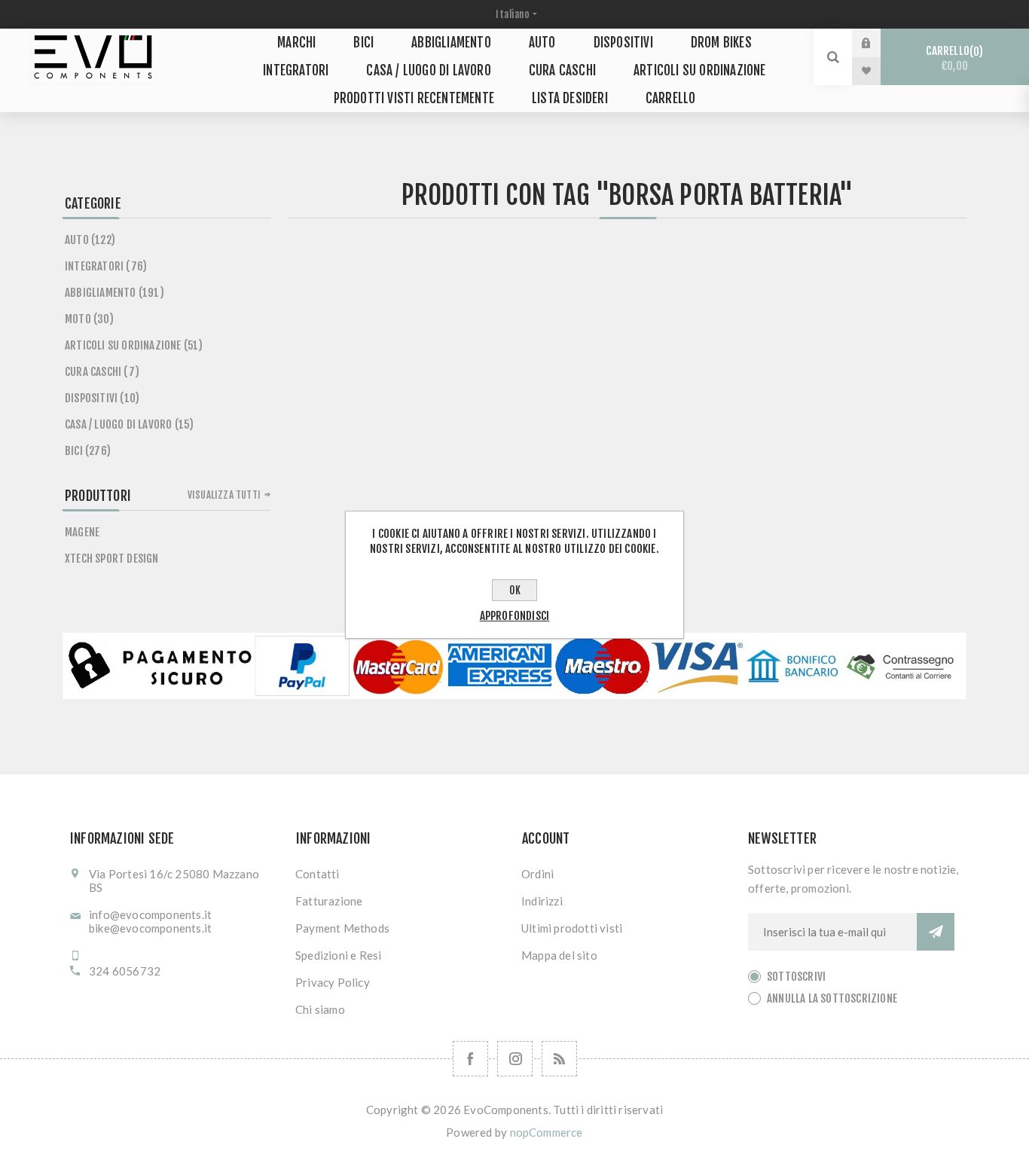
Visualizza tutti (224, 495)
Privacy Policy (332, 982)
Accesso (878, 42)
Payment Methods (342, 928)
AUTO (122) (90, 240)
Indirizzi (542, 901)
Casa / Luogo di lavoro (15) (129, 424)
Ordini (537, 874)
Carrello (952, 58)
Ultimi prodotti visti (571, 928)
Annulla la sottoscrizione (832, 998)
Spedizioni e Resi (338, 955)
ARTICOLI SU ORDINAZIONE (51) (134, 345)
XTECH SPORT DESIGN (112, 558)
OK (515, 590)
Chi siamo (320, 1009)
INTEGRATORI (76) (106, 266)
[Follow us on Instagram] (515, 1058)
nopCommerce (546, 1132)
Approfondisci (515, 616)
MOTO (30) (89, 319)
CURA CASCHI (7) (102, 372)
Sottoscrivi (796, 976)
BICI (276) (88, 451)
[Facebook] (470, 1058)
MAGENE (82, 532)
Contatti (317, 874)
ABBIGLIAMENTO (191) (114, 292)
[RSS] (559, 1058)
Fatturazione (328, 901)
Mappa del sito (559, 955)
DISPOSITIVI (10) (102, 398)
